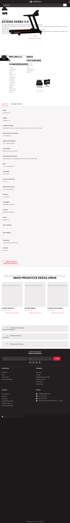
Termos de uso (5, 377)
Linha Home (5, 398)
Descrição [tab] (5, 104)
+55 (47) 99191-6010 (43, 398)
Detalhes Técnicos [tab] (16, 104)
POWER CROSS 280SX (55, 308)
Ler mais (21, 283)
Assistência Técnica (40, 379)
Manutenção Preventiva (7, 405)
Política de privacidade (7, 379)
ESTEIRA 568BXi (30, 308)
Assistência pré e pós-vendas (43, 377)
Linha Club (4, 396)
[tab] (25, 103)
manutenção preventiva (10, 263)
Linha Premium (5, 19)
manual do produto (11, 261)
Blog (3, 374)
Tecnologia (38, 372)
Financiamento (39, 381)
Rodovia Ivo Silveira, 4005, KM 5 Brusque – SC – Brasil (50, 400)
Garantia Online (39, 384)
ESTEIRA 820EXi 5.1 (8, 308)
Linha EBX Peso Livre (7, 403)
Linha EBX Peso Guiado (7, 401)
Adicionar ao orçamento (12, 313)
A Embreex (4, 372)
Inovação (38, 374)
